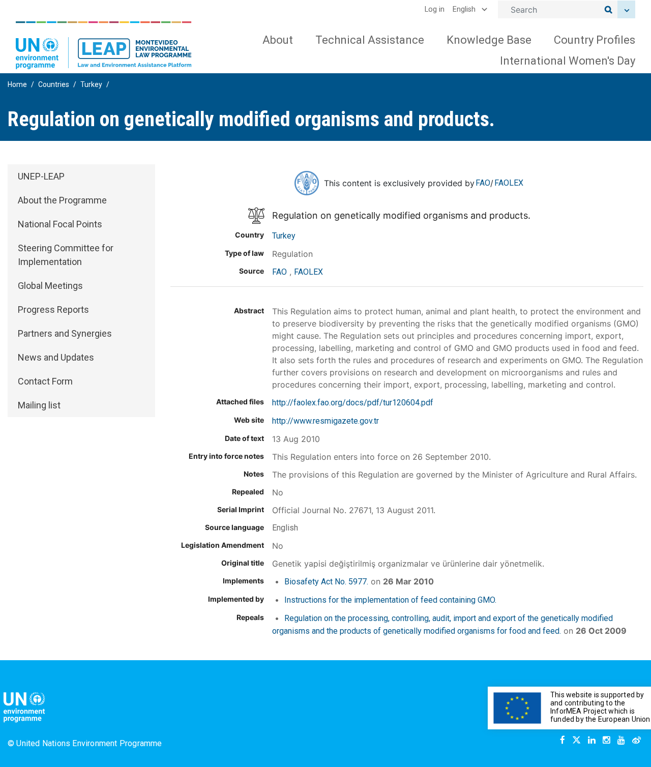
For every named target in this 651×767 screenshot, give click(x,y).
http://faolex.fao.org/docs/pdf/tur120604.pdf (352, 402)
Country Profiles (594, 40)
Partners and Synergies (65, 333)
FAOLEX (508, 183)
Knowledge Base (489, 40)
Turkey (91, 84)
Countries (53, 84)
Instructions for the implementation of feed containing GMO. (390, 600)
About (277, 40)
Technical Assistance (369, 40)
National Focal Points (60, 224)
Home (17, 84)
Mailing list (39, 405)
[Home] (104, 45)
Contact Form (45, 381)
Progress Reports (53, 309)
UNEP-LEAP (41, 176)
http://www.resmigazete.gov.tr (325, 421)
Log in (435, 9)
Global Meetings (50, 285)
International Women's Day (567, 60)
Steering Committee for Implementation (65, 255)
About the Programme (62, 200)
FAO (483, 183)
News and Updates (56, 357)
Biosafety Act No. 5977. (326, 581)
